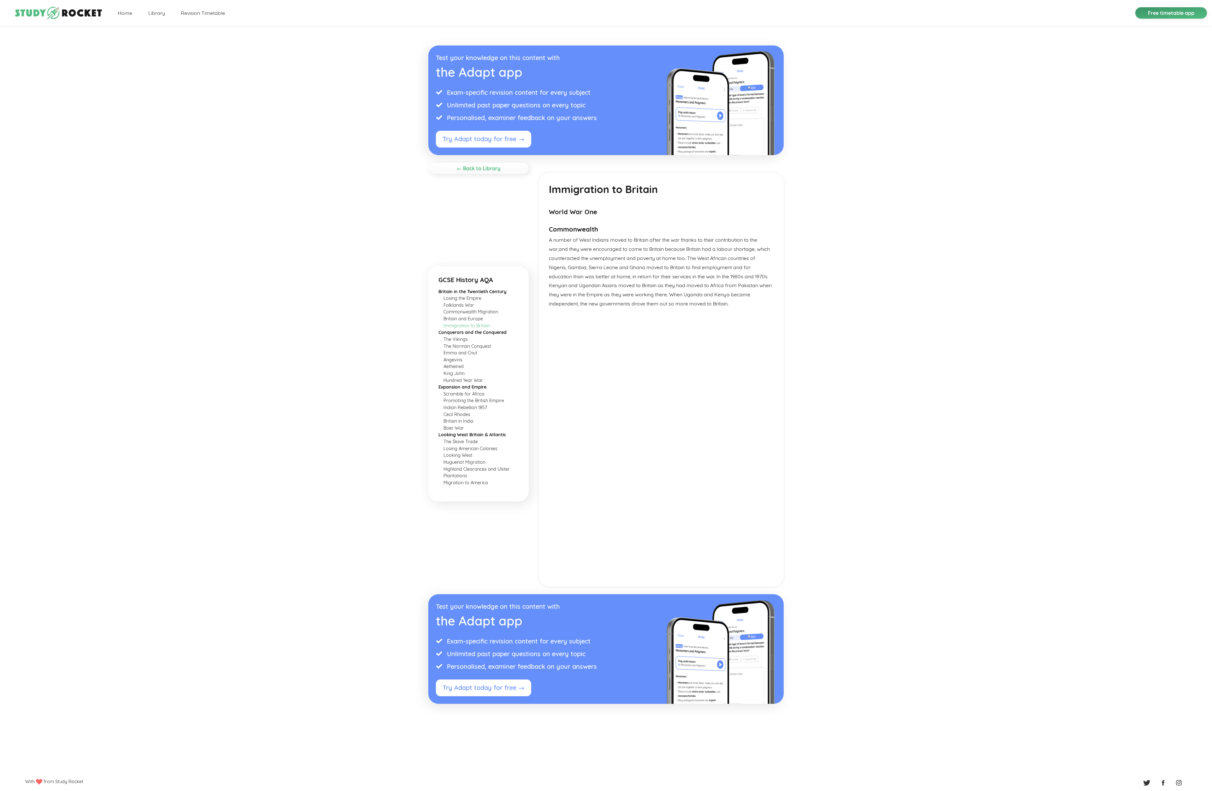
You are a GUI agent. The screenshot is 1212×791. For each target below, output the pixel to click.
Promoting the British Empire (473, 400)
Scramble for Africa (463, 394)
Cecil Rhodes (456, 414)
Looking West (457, 455)
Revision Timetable (203, 13)
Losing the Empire (462, 298)
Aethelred (453, 366)
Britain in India (458, 421)
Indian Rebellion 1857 (465, 407)
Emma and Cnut (460, 353)
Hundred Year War (463, 380)
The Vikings (455, 339)
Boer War (453, 428)
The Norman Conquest (467, 346)
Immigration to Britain (466, 326)
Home (125, 13)
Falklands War (458, 305)
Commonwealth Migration (470, 312)
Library (156, 13)
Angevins (452, 360)
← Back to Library (478, 168)
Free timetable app (1171, 13)
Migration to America (465, 483)
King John (454, 373)
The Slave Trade (460, 441)
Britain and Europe (463, 319)
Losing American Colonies (470, 448)
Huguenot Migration (464, 462)
